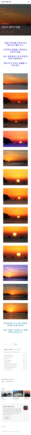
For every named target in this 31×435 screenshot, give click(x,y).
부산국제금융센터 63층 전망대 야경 (11, 352)
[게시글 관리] (10, 344)
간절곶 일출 (6, 362)
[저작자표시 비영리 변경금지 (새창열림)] (21, 344)
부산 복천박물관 (7, 360)
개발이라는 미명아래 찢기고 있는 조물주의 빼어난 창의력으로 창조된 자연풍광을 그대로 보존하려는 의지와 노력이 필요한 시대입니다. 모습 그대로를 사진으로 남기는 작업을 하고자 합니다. (12, 411)
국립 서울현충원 (7, 369)
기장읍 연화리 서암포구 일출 (10, 363)
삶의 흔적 (10, 349)
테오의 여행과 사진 (6, 2)
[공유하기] (8, 344)
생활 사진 (6, 349)
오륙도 (5, 358)
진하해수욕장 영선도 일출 (9, 367)
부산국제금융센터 (8, 355)
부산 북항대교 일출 (8, 356)
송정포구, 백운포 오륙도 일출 (10, 365)
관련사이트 (4, 426)
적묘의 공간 (4, 429)
